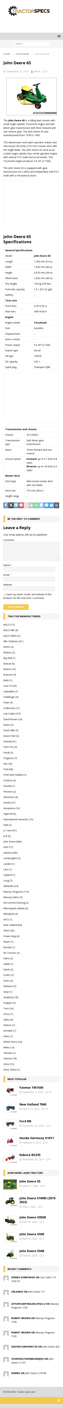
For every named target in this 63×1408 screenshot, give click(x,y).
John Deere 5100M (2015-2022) (37, 1200)
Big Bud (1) (9, 658)
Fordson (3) (9, 780)
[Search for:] (31, 43)
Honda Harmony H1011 (36, 1138)
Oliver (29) (8, 930)
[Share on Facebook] (5, 505)
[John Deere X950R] (10, 1220)
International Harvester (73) (18, 819)
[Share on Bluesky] (51, 505)
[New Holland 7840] (10, 1107)
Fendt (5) (8, 752)
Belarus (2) (9, 652)
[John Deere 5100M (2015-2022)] (10, 1201)
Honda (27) (9, 802)
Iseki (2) (7, 824)
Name (7, 565)
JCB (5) (7, 836)
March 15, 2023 (31, 1108)
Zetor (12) (8, 1064)
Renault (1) (9, 947)
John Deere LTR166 (35, 1373)
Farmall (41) (9, 741)
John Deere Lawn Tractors (25, 1172)
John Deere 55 (29, 1181)
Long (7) (7, 880)
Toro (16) (8, 1008)
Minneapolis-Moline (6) (15, 908)
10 (50, 1092)
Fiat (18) (7, 763)
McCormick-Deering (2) (16, 902)
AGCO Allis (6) (10, 630)
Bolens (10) (9, 669)
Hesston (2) (9, 791)
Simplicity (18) (10, 997)
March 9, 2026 (30, 1185)
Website (7, 584)
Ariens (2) (8, 646)
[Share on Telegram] (46, 505)
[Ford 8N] (10, 1124)
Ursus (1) (8, 1014)
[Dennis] (6, 1374)
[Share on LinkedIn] (15, 505)
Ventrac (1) (9, 1025)
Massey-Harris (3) (13, 897)
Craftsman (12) (11, 708)
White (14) (8, 1047)
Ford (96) (8, 769)
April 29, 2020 (30, 1221)
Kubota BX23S (29, 1155)
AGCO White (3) (11, 635)
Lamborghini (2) (11, 858)
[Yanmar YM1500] (10, 1091)
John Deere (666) (12, 841)
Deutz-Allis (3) (10, 730)
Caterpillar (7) (10, 691)
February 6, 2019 (32, 1142)
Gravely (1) (9, 785)
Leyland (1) (9, 874)
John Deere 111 (36, 1291)
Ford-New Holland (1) (15, 774)
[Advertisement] (33, 24)
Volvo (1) (8, 1036)
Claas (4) (8, 702)
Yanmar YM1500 (31, 1087)
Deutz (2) (8, 724)
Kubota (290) (10, 852)
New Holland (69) (12, 925)
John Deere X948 (31, 1251)
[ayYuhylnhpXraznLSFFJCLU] (6, 1305)
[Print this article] (31, 505)
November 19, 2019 (33, 1125)
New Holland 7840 (32, 1104)
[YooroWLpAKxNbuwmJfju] (6, 1360)
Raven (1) (8, 941)
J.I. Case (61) (10, 830)
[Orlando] (6, 1293)
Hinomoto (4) (10, 797)
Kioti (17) (8, 847)
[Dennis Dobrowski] (6, 1279)
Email (6, 574)
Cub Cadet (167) (12, 713)
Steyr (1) (7, 991)
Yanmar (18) (10, 1058)
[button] (58, 36)
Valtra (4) (8, 1019)
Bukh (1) (7, 680)
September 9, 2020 (33, 1092)
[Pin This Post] (21, 505)
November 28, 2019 (33, 1159)
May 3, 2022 (29, 1206)
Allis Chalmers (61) (13, 641)
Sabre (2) (8, 958)
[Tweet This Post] (10, 505)
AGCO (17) (9, 624)
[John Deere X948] (10, 1254)
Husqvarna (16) (11, 808)
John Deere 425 (51, 1346)
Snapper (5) (9, 1002)
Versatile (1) (9, 1030)
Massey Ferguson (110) (16, 891)
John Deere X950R (32, 1217)
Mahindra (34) (10, 886)
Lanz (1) (7, 869)
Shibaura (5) (9, 986)
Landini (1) (9, 863)
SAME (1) (8, 964)
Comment (8, 540)
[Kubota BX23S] (10, 1158)
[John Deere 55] (10, 1184)
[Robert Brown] (6, 1319)
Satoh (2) (8, 969)
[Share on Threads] (56, 505)
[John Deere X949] (10, 1237)
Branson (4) (9, 674)
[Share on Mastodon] (41, 505)
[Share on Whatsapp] (36, 505)
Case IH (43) (10, 685)
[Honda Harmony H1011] (10, 1141)
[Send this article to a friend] (26, 505)
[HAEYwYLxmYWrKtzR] (6, 1348)
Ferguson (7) (10, 758)
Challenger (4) (10, 697)
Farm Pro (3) (10, 746)
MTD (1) (7, 919)
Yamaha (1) (9, 1053)
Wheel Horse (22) (12, 1041)
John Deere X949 (31, 1234)
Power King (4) (11, 936)
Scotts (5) (8, 975)
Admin (37, 71)
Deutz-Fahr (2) (11, 735)
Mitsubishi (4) (10, 913)
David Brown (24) (12, 719)
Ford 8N (25, 1121)
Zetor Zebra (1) (11, 1069)
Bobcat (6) (9, 663)
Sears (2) (8, 980)
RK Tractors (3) (11, 952)
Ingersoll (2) (9, 813)
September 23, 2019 (18, 71)
